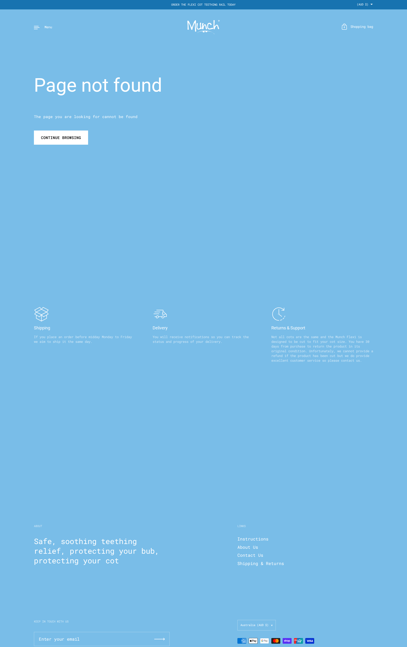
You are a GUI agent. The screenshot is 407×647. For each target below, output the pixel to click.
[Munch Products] (203, 27)
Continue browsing (61, 137)
